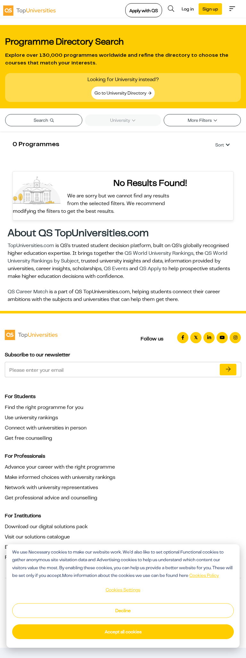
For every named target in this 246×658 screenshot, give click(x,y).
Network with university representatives (51, 487)
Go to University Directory (120, 93)
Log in (188, 9)
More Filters (200, 120)
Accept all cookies (123, 632)
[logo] (29, 8)
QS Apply (150, 268)
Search (41, 120)
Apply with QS (143, 10)
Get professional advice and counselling (51, 498)
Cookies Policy (204, 575)
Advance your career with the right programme (60, 467)
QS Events (116, 268)
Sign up (210, 9)
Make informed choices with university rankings (60, 477)
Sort (219, 145)
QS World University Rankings (159, 253)
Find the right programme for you (44, 407)
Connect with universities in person (45, 428)
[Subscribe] (228, 369)
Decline (123, 610)
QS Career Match (28, 291)
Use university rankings (31, 417)
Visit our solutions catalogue (37, 537)
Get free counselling (28, 438)
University (120, 120)
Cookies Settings (123, 590)
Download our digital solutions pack (46, 526)
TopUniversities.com (31, 245)
